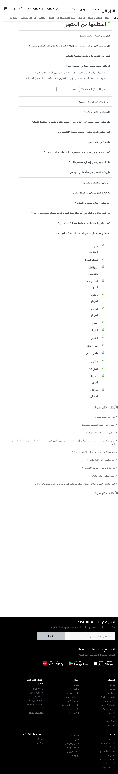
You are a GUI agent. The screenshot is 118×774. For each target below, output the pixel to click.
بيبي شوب (39, 739)
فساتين (111, 693)
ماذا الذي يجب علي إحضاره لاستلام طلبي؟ (89, 162)
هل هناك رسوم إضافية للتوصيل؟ (98, 467)
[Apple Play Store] (103, 663)
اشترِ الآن (93, 369)
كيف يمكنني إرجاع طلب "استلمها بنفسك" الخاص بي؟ (84, 223)
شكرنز (94, 361)
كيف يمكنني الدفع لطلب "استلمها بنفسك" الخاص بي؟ (84, 132)
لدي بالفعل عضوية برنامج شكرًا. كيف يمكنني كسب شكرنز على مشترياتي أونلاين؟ (74, 483)
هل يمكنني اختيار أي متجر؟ (97, 111)
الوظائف (111, 747)
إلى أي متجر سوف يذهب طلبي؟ (94, 101)
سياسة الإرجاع (94, 298)
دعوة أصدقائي (93, 249)
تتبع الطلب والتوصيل (92, 270)
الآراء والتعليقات (108, 743)
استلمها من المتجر (92, 284)
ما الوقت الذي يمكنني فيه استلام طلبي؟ (90, 192)
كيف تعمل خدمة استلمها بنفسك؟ (94, 35)
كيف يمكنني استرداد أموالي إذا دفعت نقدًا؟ (93, 452)
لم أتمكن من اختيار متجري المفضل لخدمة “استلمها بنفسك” (81, 233)
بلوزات (112, 685)
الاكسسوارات (73, 713)
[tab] (65, 36)
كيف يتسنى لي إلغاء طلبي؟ (101, 460)
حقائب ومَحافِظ (108, 721)
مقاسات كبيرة (73, 701)
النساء (112, 717)
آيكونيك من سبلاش (34, 701)
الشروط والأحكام (108, 763)
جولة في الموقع (107, 751)
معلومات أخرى (93, 379)
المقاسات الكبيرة (107, 705)
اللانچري (111, 713)
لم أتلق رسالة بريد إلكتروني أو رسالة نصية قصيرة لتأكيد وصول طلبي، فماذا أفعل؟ (70, 213)
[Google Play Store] (78, 663)
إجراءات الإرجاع (94, 312)
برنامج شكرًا (110, 755)
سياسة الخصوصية (107, 759)
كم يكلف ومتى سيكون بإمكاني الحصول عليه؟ (88, 66)
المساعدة (75, 735)
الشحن (94, 338)
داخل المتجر (92, 353)
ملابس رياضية (109, 709)
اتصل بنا (76, 739)
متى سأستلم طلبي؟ (105, 416)
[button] (20, 8)
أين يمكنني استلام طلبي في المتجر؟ (92, 202)
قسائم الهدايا (91, 260)
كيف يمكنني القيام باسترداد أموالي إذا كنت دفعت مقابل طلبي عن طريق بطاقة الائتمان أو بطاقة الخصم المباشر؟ (63, 442)
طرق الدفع (92, 345)
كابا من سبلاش (36, 693)
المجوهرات (110, 725)
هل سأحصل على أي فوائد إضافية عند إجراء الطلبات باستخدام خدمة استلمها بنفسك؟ (69, 45)
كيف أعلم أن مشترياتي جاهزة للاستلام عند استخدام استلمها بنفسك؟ (77, 152)
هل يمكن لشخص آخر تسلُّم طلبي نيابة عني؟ (89, 172)
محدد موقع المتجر (107, 767)
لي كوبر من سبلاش (35, 697)
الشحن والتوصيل (72, 743)
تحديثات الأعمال (94, 393)
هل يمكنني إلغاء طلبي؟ (99, 142)
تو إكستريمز (38, 689)
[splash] (108, 11)
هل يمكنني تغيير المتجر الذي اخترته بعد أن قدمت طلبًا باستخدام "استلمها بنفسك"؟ (70, 121)
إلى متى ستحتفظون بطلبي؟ (96, 182)
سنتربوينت (39, 743)
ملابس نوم (110, 701)
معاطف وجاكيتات (71, 697)
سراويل (112, 689)
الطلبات (94, 330)
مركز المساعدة (72, 755)
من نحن (111, 739)
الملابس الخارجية (108, 697)
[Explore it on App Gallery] (53, 663)
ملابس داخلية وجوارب (69, 705)
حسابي (94, 322)
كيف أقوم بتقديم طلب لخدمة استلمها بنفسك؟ (88, 55)
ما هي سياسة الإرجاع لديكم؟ (100, 432)
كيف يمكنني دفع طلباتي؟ (102, 475)
